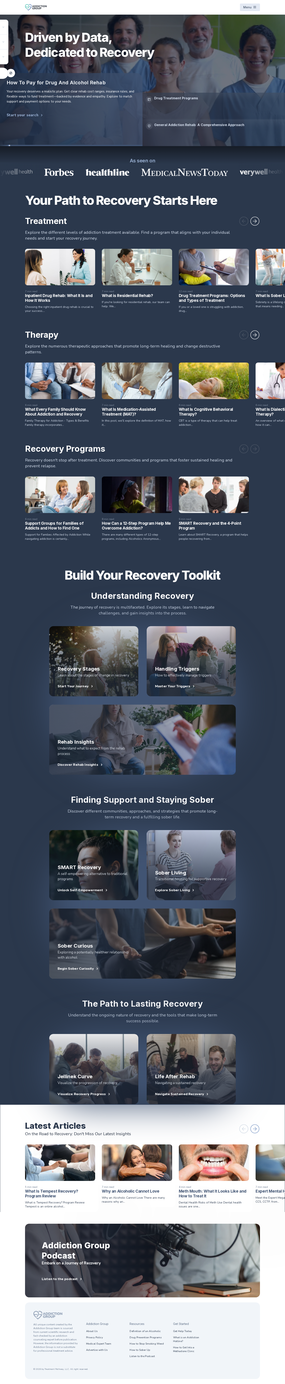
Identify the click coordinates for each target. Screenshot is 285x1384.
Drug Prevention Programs (146, 1337)
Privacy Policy (94, 1337)
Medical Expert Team (98, 1343)
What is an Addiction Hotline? (186, 1339)
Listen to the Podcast (142, 1356)
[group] (213, 113)
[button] (244, 221)
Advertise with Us (97, 1350)
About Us (92, 1331)
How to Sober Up (140, 1350)
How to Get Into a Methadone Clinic (183, 1349)
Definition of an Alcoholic (145, 1331)
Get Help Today (182, 1331)
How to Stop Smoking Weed (147, 1343)
